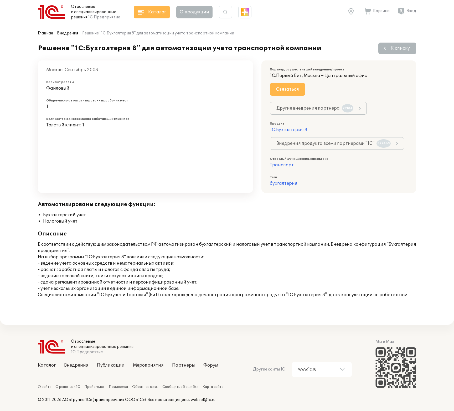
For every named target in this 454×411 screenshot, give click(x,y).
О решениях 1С (67, 387)
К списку (400, 48)
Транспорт (282, 165)
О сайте (44, 387)
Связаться (287, 89)
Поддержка (118, 387)
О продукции (194, 12)
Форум (210, 365)
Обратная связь (145, 387)
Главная (45, 33)
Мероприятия (148, 365)
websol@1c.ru (203, 400)
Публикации (111, 365)
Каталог (47, 365)
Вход (411, 11)
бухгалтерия (283, 183)
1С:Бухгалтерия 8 (288, 129)
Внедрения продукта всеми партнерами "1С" (333, 143)
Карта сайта (213, 387)
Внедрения (67, 33)
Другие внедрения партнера (314, 108)
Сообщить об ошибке (180, 387)
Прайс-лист (94, 387)
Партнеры (183, 365)
